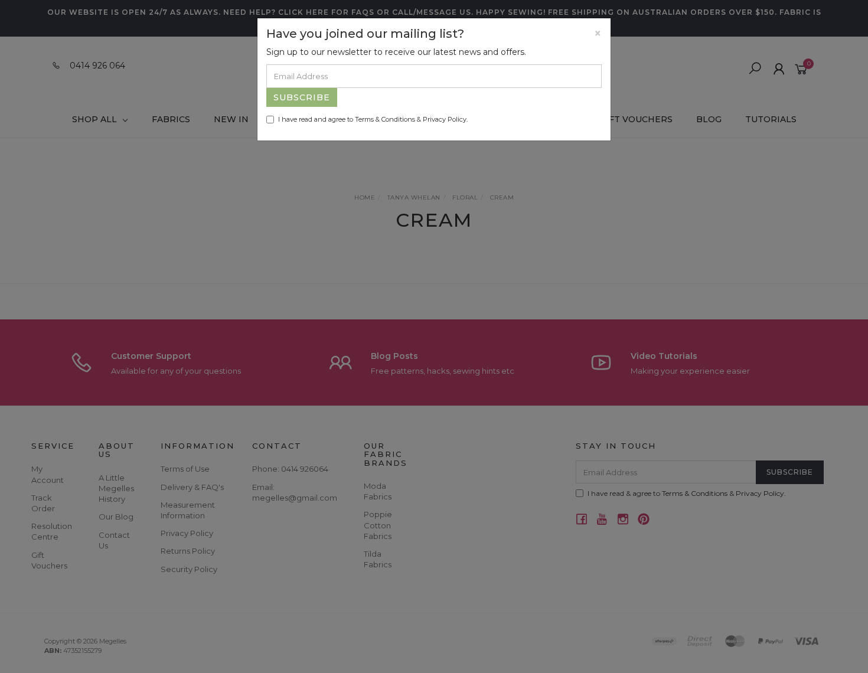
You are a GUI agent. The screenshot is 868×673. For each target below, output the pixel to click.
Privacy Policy (444, 119)
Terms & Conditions (385, 119)
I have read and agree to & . (373, 119)
